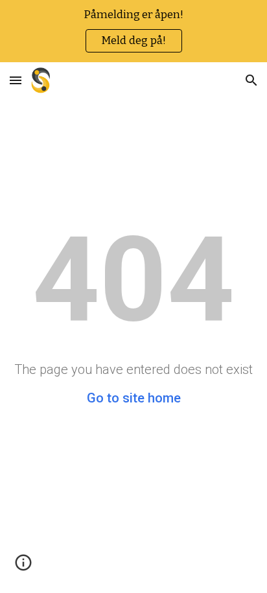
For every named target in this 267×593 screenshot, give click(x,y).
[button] (15, 80)
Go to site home (134, 398)
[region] (133, 31)
